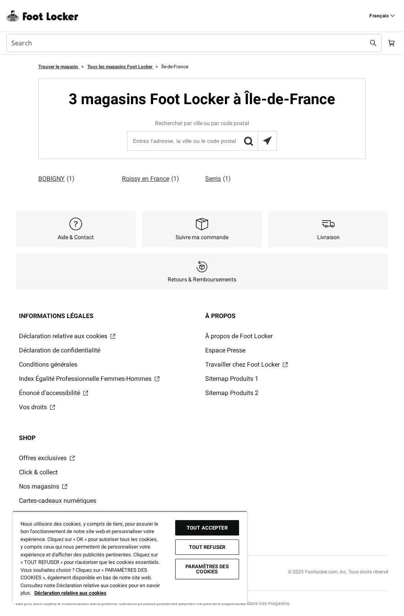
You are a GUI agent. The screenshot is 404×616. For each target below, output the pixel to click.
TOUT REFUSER (207, 547)
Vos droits (34, 407)
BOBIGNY (56, 178)
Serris (218, 178)
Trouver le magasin (58, 66)
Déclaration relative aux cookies (64, 336)
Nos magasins (40, 486)
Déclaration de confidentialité (59, 350)
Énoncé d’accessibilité (50, 393)
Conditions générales (48, 364)
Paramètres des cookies (207, 569)
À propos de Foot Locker (239, 336)
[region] (130, 557)
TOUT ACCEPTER (207, 528)
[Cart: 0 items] (391, 43)
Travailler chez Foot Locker (243, 364)
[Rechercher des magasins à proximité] (267, 140)
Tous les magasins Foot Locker (120, 66)
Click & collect (38, 472)
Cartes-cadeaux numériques (57, 500)
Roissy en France (150, 178)
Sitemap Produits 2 (231, 393)
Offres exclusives (43, 458)
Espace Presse (225, 350)
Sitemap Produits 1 (231, 378)
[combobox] (194, 43)
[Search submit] (373, 43)
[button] (248, 140)
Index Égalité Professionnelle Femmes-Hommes (86, 378)
